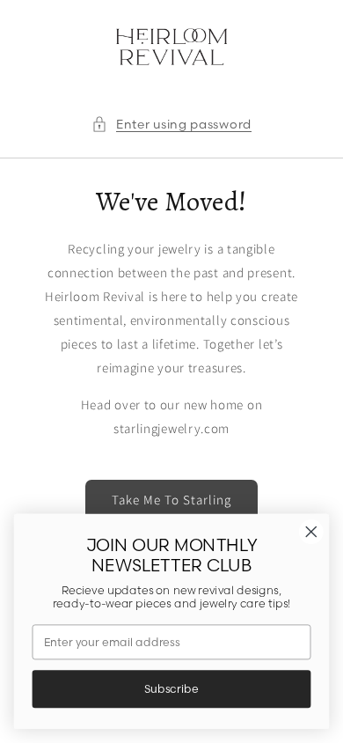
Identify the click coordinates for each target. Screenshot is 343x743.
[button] (171, 125)
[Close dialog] (311, 531)
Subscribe (171, 689)
